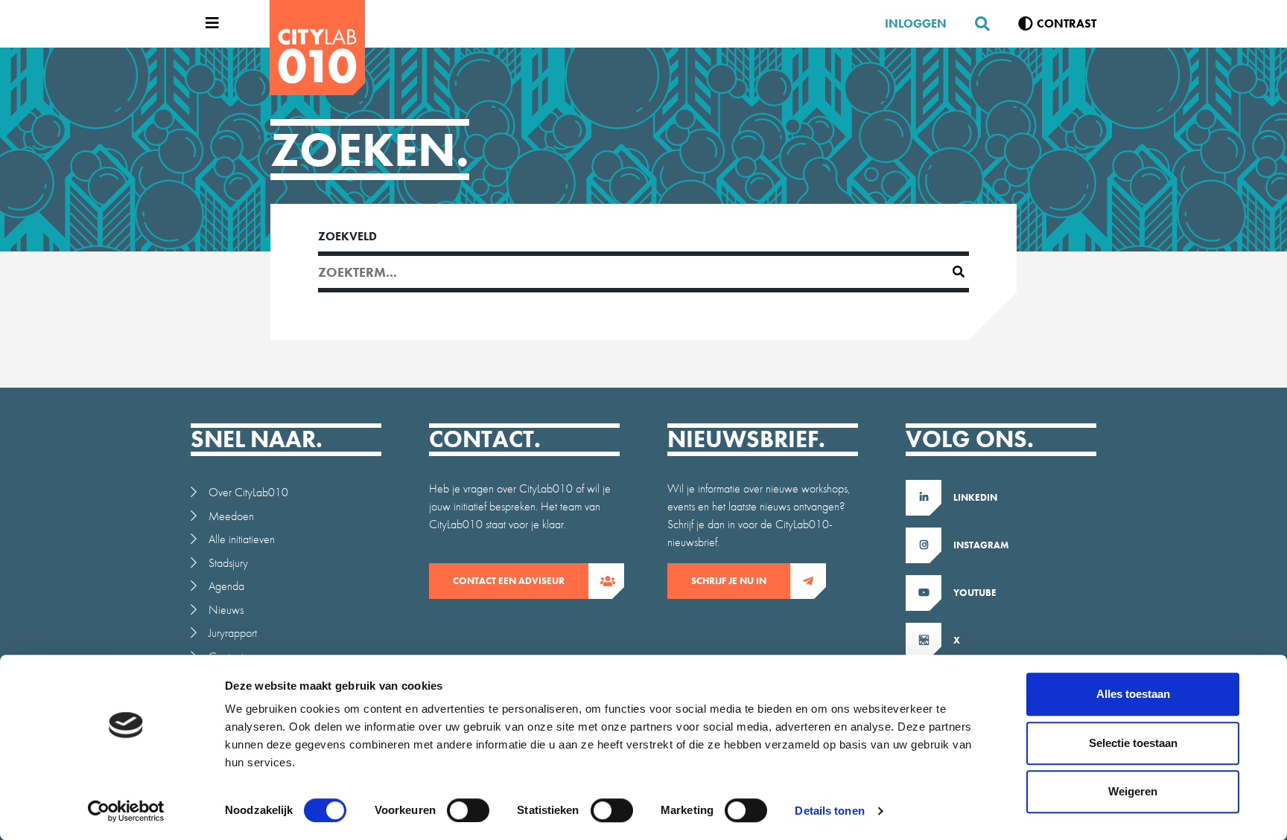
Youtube (975, 592)
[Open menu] (208, 24)
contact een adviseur (509, 580)
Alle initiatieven (242, 539)
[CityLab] (317, 47)
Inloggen (916, 23)
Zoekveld (347, 236)
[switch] (468, 810)
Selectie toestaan (1133, 743)
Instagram (981, 545)
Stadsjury (228, 563)
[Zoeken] (976, 24)
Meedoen (231, 516)
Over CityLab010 (248, 492)
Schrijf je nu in (728, 580)
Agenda (226, 586)
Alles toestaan (1133, 693)
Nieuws (226, 610)
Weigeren (1132, 791)
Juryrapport (233, 633)
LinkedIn (975, 497)
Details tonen (829, 810)
